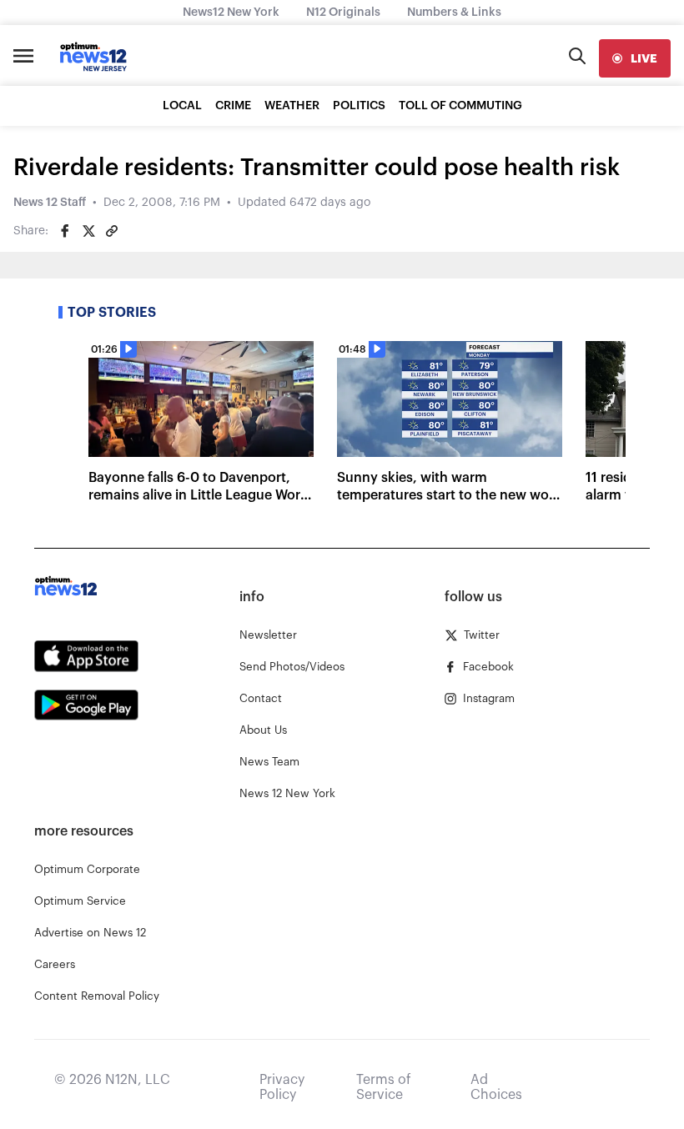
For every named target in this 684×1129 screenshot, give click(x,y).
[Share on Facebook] (65, 231)
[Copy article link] (111, 231)
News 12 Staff (49, 202)
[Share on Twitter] (88, 231)
